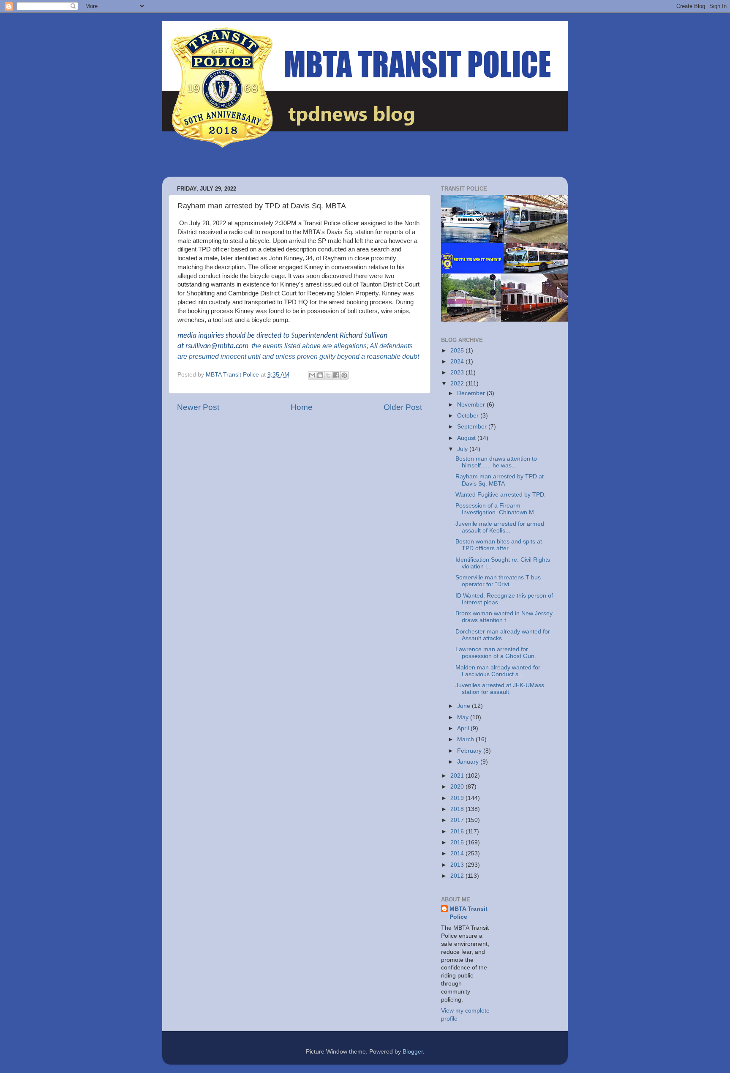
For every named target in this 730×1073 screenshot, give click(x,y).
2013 (458, 865)
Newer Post (198, 407)
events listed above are (296, 345)
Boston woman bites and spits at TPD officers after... (498, 545)
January (468, 762)
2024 (458, 361)
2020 (458, 787)
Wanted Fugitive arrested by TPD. (500, 494)
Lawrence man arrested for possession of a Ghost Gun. (495, 652)
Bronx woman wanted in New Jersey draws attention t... (504, 616)
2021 (458, 776)
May (463, 717)
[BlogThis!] (320, 375)
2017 (458, 820)
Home (302, 407)
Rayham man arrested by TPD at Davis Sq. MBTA (499, 479)
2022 (458, 383)
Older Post (403, 407)
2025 (458, 350)
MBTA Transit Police (468, 913)
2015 (458, 842)
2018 (458, 809)
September (472, 426)
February (470, 751)
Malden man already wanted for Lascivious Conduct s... (497, 670)
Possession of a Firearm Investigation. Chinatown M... (497, 509)
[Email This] (312, 375)
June (464, 706)
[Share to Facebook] (336, 375)
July (463, 449)
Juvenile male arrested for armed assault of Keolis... (499, 527)
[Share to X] (328, 375)
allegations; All (355, 345)
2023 (458, 372)
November (472, 404)
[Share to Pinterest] (344, 375)
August (467, 438)
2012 (458, 876)
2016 (458, 831)
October (468, 415)
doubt (410, 356)
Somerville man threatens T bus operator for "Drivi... (498, 580)
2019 (458, 798)
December (472, 393)
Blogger (413, 1051)
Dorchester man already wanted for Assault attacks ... (502, 635)
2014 (458, 853)
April (464, 728)
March (466, 739)
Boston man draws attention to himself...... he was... (496, 462)
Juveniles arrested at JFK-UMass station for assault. (499, 688)
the (256, 345)
